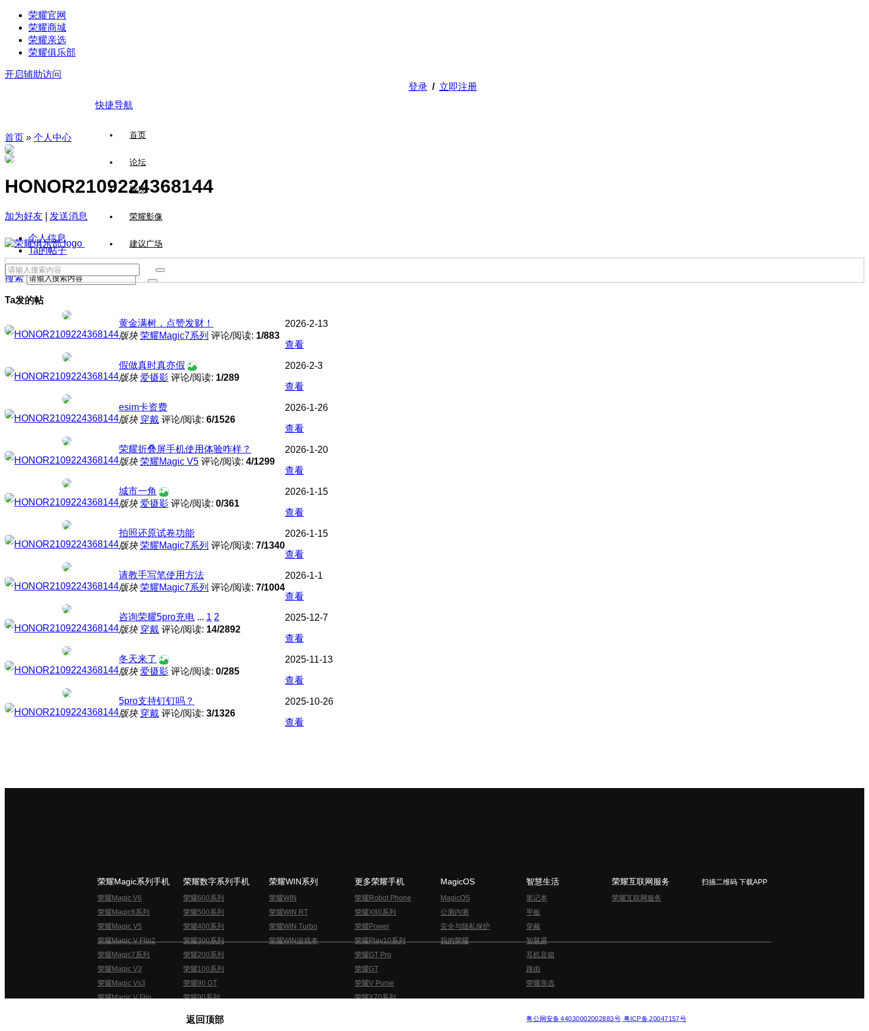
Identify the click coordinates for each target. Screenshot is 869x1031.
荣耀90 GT (200, 983)
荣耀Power (372, 926)
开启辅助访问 (33, 74)
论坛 (137, 162)
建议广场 (146, 243)
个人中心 (53, 137)
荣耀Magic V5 (169, 461)
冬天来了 (138, 659)
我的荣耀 (454, 940)
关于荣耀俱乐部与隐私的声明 (296, 1009)
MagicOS (455, 898)
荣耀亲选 (47, 40)
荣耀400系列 (203, 926)
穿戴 (149, 419)
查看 (294, 344)
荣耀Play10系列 (380, 940)
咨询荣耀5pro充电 (156, 617)
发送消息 (68, 216)
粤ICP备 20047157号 (654, 1019)
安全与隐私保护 (465, 926)
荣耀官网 (47, 15)
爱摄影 (154, 377)
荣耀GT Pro (373, 955)
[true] (160, 270)
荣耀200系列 (203, 955)
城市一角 (138, 491)
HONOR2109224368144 (66, 334)
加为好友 (24, 216)
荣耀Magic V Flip (124, 997)
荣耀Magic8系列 (124, 912)
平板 (533, 912)
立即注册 (458, 87)
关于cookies (362, 1009)
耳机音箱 (540, 955)
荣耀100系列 (203, 969)
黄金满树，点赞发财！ (166, 323)
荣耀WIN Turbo (293, 926)
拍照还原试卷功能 (156, 533)
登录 (417, 87)
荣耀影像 (146, 216)
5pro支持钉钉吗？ (156, 701)
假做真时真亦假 (152, 365)
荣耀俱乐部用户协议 (218, 1009)
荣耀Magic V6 (120, 898)
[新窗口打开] (9, 331)
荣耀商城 (47, 27)
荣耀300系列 (203, 940)
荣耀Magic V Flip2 (126, 940)
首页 (137, 135)
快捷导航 (114, 105)
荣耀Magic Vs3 (121, 983)
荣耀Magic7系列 (174, 335)
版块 (137, 189)
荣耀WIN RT (288, 912)
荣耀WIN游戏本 (293, 940)
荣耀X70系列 (375, 997)
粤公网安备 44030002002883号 (573, 1019)
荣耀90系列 (201, 997)
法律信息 (395, 1009)
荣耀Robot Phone (383, 898)
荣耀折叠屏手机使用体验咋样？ (185, 449)
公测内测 (454, 912)
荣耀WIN (283, 898)
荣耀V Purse (374, 983)
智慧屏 (536, 940)
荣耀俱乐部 (52, 52)
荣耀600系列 (203, 898)
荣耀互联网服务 (637, 898)
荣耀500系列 (203, 912)
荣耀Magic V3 (120, 969)
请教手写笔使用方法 (161, 575)
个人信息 (47, 238)
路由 (533, 969)
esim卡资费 (143, 407)
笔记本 (536, 898)
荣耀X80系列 (375, 912)
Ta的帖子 (47, 250)
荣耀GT (366, 969)
